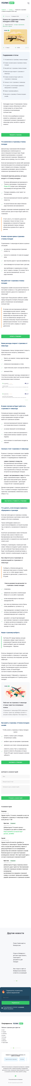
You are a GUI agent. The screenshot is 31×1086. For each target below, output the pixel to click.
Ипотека (22, 1059)
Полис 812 (7, 186)
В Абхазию (4, 1040)
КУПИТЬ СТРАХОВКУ (15, 336)
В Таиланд (4, 1033)
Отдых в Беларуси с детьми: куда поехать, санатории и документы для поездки (19, 957)
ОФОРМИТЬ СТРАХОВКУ (15, 762)
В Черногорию (5, 1042)
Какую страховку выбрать (11, 91)
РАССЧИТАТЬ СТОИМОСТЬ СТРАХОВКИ (15, 501)
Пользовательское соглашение (15, 1079)
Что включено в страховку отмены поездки (16, 59)
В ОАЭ (3, 1030)
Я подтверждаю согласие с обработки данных (13, 1008)
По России (4, 1037)
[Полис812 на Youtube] (15, 1076)
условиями (21, 1007)
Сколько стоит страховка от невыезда (14, 82)
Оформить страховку (15, 134)
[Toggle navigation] (28, 3)
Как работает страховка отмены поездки (15, 68)
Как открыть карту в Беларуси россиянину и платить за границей (19, 971)
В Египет (3, 1035)
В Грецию (4, 1039)
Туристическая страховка (11, 1059)
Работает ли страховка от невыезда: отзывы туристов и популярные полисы (15, 705)
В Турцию (4, 1031)
